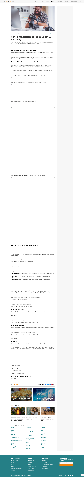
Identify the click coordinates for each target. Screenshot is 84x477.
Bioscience (13, 444)
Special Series (43, 440)
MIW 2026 (13, 427)
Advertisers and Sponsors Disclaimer (47, 464)
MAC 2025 (13, 434)
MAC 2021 (31, 431)
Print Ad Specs (30, 464)
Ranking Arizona (14, 431)
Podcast (12, 430)
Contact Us (13, 470)
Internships (13, 464)
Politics (42, 436)
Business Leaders (14, 448)
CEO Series (29, 427)
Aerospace (13, 441)
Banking (12, 443)
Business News (19, 4)
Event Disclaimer (44, 466)
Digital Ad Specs (30, 462)
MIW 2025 (13, 433)
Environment (28, 445)
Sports (42, 441)
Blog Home (15, 384)
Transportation (43, 444)
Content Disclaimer (45, 462)
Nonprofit (14, 447)
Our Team (12, 462)
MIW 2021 (30, 434)
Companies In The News (32, 430)
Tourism (42, 446)
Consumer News (29, 436)
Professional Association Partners (16, 468)
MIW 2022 (13, 428)
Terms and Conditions (45, 468)
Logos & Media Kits (31, 460)
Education (27, 442)
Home (15, 4)
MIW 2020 (30, 435)
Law (42, 431)
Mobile (42, 434)
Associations (29, 439)
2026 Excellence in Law (15, 437)
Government (28, 448)
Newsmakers (29, 428)
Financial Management (30, 446)
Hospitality (43, 428)
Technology (43, 443)
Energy (27, 444)
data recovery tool (48, 64)
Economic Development (30, 438)
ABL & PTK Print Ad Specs (32, 466)
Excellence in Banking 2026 (15, 436)
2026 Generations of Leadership (16, 440)
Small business (43, 437)
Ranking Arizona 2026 (15, 438)
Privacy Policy (44, 460)
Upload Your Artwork (31, 468)
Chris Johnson (52, 33)
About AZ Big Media (14, 460)
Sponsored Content (31, 470)
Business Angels (14, 446)
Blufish (30, 475)
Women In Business (30, 432)
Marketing (43, 433)
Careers (12, 466)
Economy (27, 441)
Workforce (43, 449)
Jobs (42, 430)
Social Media (43, 438)
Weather (42, 447)
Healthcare (43, 427)
